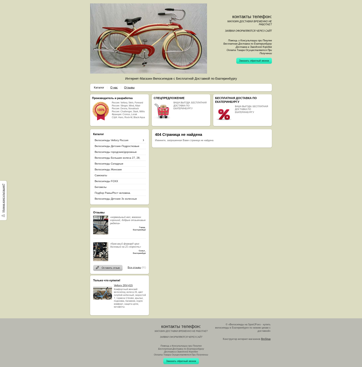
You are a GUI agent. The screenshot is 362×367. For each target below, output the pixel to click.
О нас (114, 87)
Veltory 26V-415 (123, 285)
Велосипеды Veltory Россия (111, 140)
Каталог (99, 87)
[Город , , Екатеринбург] (100, 233)
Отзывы (129, 87)
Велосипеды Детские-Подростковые (117, 146)
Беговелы (101, 187)
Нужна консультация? (3, 198)
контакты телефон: (252, 16)
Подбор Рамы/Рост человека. (113, 192)
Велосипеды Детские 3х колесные (116, 198)
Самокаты (101, 175)
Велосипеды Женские (108, 169)
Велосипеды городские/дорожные (116, 151)
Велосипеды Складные (109, 163)
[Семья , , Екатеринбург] (100, 260)
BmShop (266, 339)
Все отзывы (134, 267)
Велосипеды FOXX (106, 181)
